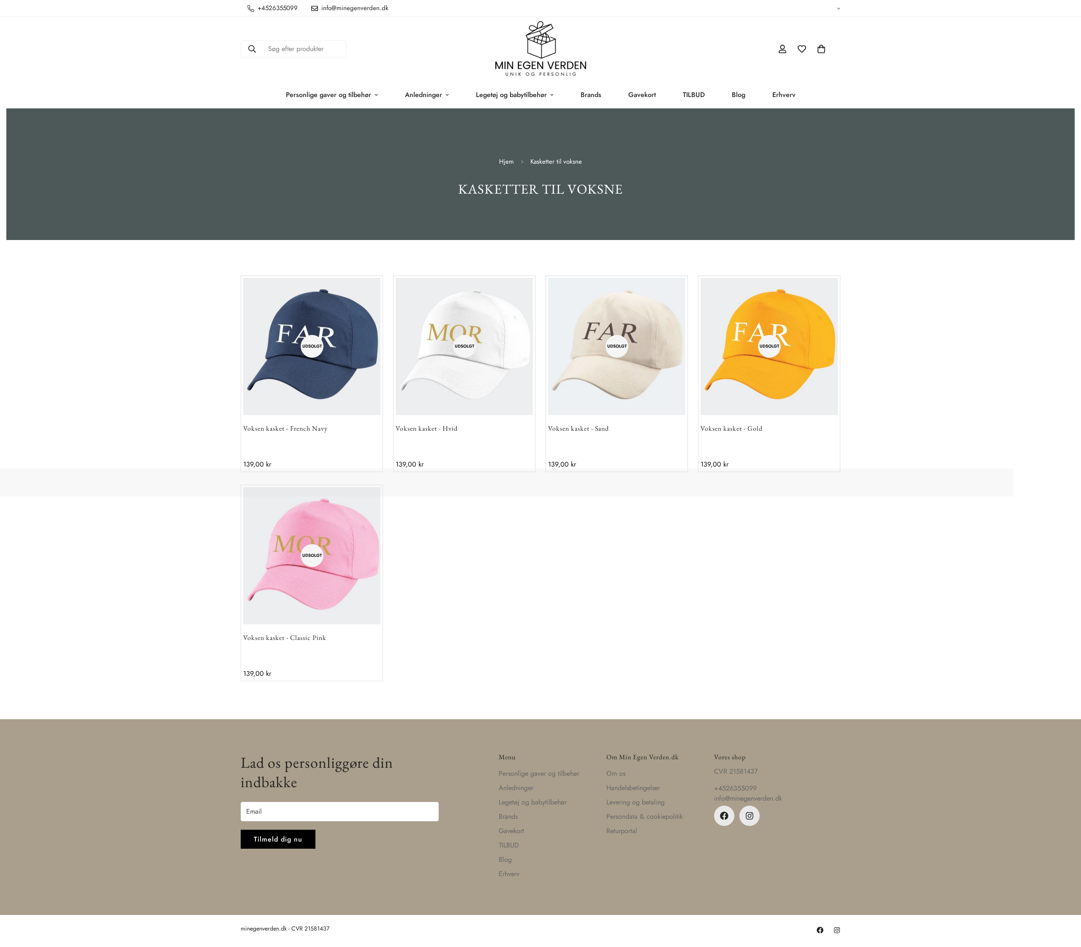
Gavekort (642, 95)
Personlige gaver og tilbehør (328, 95)
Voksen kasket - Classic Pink (284, 637)
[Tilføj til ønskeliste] (358, 300)
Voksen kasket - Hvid (427, 428)
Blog (738, 95)
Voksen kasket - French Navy (285, 428)
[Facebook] (724, 816)
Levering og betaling (635, 802)
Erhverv (784, 95)
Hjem (506, 161)
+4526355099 (735, 788)
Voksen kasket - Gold (732, 428)
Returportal (621, 831)
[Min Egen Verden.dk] (540, 49)
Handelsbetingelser (633, 788)
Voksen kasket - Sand (578, 428)
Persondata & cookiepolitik (644, 816)
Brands (591, 95)
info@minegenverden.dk (748, 798)
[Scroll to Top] (1064, 901)
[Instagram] (749, 816)
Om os (615, 773)
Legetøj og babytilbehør (511, 95)
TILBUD (694, 95)
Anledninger (423, 95)
